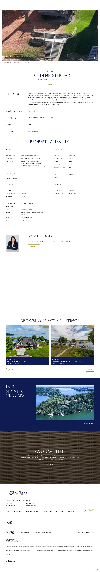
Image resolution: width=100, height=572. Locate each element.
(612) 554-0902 (51, 241)
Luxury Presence (46, 532)
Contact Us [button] (50, 464)
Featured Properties (32, 511)
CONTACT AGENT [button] (34, 246)
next (10, 58)
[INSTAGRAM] (89, 510)
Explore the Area (88, 423)
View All (90, 369)
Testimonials (59, 511)
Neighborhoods (47, 511)
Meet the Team (17, 511)
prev (6, 58)
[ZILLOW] (92, 510)
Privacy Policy (90, 532)
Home (7, 511)
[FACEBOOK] (85, 510)
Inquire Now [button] (50, 84)
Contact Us (70, 511)
